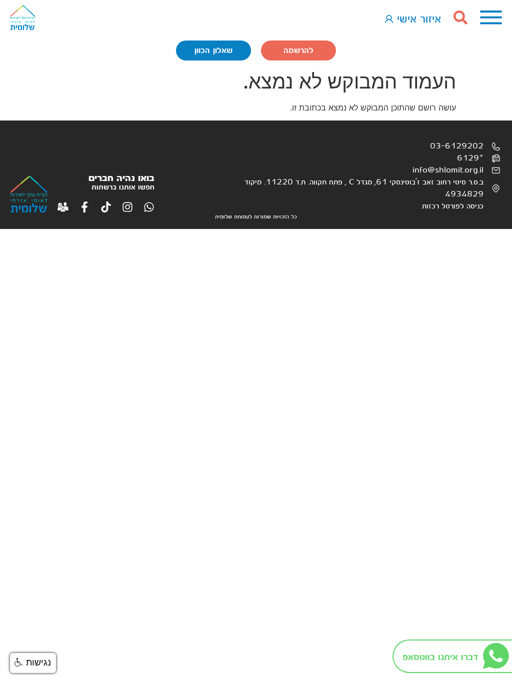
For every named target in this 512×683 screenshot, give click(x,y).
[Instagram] (127, 207)
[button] (33, 663)
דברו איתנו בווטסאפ (440, 657)
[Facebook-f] (84, 207)
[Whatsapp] (149, 207)
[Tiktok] (106, 207)
